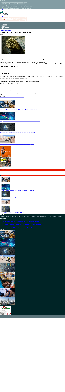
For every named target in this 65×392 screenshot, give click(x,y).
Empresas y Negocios (4, 24)
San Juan (3, 22)
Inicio (0, 29)
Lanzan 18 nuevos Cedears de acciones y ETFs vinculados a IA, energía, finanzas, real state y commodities (14, 2)
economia (5, 95)
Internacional (3, 26)
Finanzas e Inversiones (4, 25)
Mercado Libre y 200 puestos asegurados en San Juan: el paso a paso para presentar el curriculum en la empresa (15, 5)
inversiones (8, 95)
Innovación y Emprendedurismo (5, 27)
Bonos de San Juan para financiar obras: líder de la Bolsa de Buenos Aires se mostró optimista (13, 4)
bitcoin (3, 95)
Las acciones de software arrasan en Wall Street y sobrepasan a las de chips (13, 212)
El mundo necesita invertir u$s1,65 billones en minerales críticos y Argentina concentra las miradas (13, 3)
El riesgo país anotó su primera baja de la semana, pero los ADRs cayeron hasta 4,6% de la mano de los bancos (20, 121)
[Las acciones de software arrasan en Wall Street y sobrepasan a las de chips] (6, 211)
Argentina (3, 23)
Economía (3, 29)
